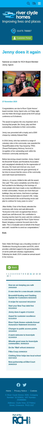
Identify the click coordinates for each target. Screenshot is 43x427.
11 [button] (31, 274)
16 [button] (8, 276)
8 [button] (23, 274)
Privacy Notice (20, 391)
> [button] (10, 276)
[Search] (28, 3)
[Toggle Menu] (39, 3)
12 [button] (34, 274)
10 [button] (28, 274)
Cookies (33, 391)
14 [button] (40, 274)
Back (14, 267)
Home (8, 391)
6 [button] (19, 274)
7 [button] (21, 274)
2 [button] (10, 274)
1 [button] (8, 274)
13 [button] (37, 274)
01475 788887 (24, 31)
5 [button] (17, 274)
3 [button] (12, 274)
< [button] (6, 274)
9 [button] (25, 274)
